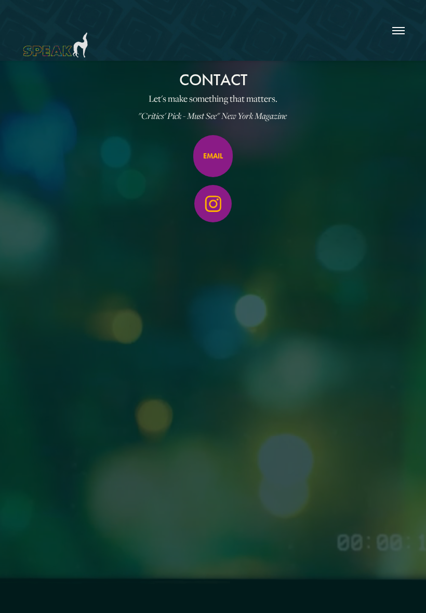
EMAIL (213, 156)
